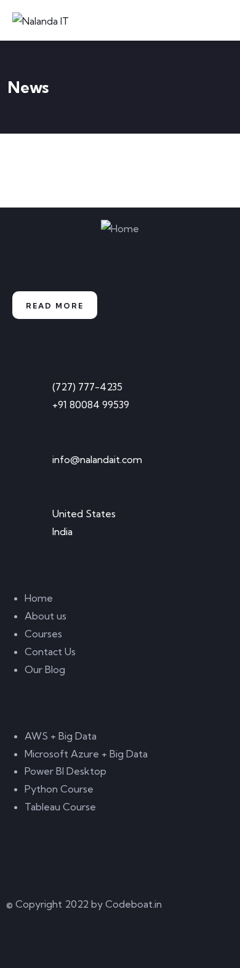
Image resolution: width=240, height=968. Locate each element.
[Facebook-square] (54, 941)
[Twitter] (21, 941)
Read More (55, 305)
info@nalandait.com (97, 459)
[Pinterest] (88, 941)
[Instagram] (121, 941)
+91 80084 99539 (90, 404)
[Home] (120, 229)
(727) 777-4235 (87, 387)
